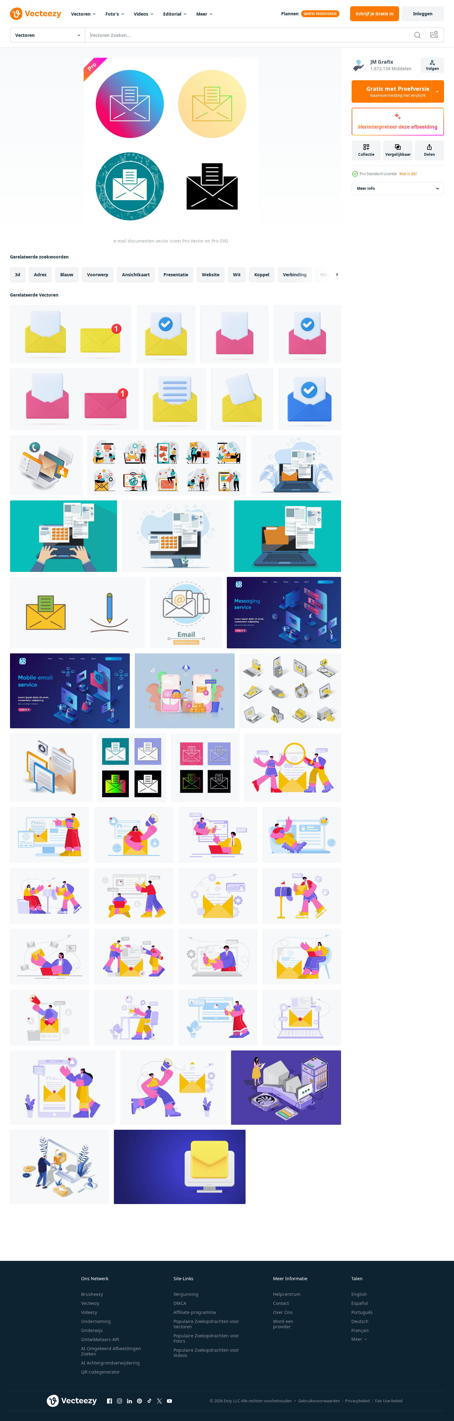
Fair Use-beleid (389, 1401)
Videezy (89, 1312)
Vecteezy (90, 1303)
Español (359, 1303)
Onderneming (96, 1321)
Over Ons (283, 1312)
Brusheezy (92, 1294)
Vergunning (185, 1294)
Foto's (112, 14)
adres (40, 275)
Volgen (432, 68)
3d (17, 275)
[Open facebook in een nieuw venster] (109, 1400)
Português (362, 1312)
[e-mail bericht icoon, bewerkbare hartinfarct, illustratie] (186, 612)
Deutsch (360, 1321)
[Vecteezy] (35, 13)
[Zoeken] (417, 35)
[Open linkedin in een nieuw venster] (129, 1400)
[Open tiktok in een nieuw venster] (149, 1400)
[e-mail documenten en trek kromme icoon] (77, 612)
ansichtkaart (136, 275)
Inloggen (422, 14)
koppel (261, 275)
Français (360, 1330)
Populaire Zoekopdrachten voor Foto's (206, 1338)
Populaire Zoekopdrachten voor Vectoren (206, 1324)
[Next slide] (332, 274)
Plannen (290, 14)
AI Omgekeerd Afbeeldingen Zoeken (111, 1351)
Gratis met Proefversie (398, 91)
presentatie (176, 275)
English (359, 1294)
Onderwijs (92, 1330)
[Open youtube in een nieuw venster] (169, 1400)
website (210, 275)
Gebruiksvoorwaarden (319, 1401)
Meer (201, 14)
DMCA (179, 1303)
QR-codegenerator (100, 1372)
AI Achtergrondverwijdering (110, 1363)
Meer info (366, 188)
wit (237, 275)
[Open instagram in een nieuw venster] (119, 1400)
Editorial (172, 14)
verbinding (295, 275)
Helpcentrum (286, 1294)
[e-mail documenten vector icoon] (131, 767)
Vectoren (80, 14)
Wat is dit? (408, 173)
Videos (141, 14)
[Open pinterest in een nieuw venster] (139, 1400)
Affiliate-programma (194, 1312)
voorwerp (97, 275)
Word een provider (283, 1324)
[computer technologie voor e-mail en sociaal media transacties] (46, 465)
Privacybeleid (357, 1401)
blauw (66, 275)
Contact (281, 1303)
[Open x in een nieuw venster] (159, 1400)
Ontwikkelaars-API (100, 1339)
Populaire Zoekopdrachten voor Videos (206, 1352)
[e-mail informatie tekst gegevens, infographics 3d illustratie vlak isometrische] (51, 767)
